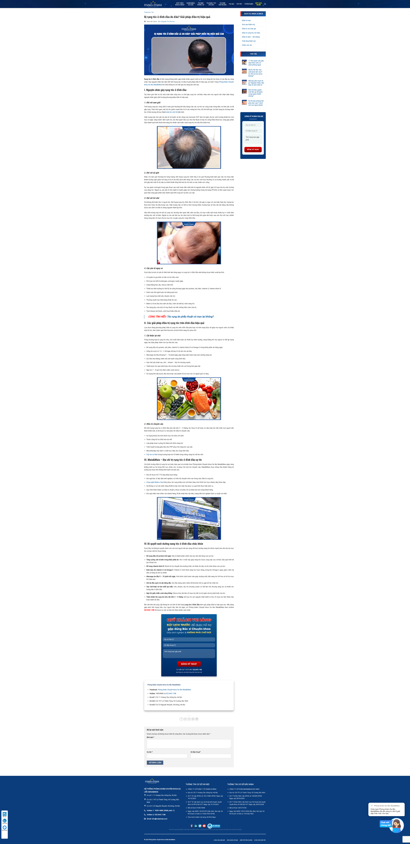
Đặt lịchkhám (258, 4)
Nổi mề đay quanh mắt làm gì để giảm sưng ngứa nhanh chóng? (255, 93)
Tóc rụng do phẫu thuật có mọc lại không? (190, 316)
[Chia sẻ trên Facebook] (181, 719)
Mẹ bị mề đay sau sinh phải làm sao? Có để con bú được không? (255, 73)
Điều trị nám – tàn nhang (251, 37)
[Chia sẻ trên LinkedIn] (197, 719)
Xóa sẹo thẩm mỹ (248, 24)
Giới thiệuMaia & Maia (179, 4)
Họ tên (150, 752)
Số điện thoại (196, 752)
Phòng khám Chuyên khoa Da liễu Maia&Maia (174, 690)
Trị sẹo (231, 4)
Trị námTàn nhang (222, 4)
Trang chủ (147, 12)
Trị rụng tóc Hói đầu (211, 4)
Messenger (4, 830)
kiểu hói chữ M (171, 112)
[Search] (265, 4)
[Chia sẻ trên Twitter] (185, 719)
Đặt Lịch (5, 816)
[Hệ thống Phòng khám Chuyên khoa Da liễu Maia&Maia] (153, 4)
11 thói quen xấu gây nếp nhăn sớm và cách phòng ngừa (256, 63)
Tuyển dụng (248, 4)
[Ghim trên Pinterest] (193, 719)
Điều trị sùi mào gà (249, 29)
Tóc (153, 12)
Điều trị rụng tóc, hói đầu (251, 33)
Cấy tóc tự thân (152, 454)
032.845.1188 (171, 693)
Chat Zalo (4, 823)
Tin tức (239, 4)
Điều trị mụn (246, 20)
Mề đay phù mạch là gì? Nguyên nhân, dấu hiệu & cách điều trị (256, 83)
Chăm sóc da (247, 45)
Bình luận (150, 737)
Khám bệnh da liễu (191, 4)
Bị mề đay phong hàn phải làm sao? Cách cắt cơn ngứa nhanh (256, 103)
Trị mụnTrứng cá (200, 4)
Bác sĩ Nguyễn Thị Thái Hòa (166, 21)
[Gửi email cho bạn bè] (189, 719)
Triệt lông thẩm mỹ (249, 41)
